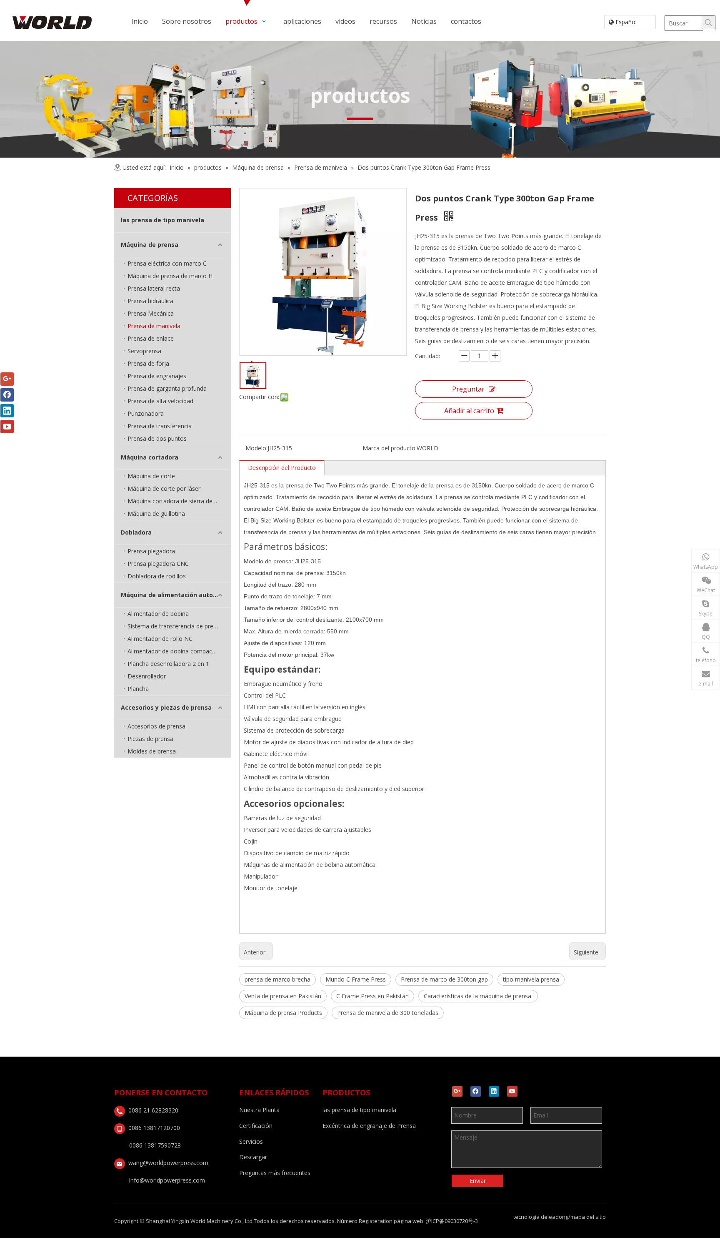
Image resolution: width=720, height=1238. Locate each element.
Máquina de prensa (149, 245)
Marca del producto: (389, 448)
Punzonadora (146, 413)
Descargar (253, 1157)
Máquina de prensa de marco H (170, 276)
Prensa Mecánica (151, 313)
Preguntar (468, 389)
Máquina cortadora (149, 457)
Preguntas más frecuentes (274, 1173)
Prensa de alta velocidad (160, 401)
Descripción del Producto (282, 468)
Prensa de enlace (151, 338)
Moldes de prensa (152, 751)
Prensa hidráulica (150, 301)
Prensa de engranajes (157, 376)
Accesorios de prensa (156, 726)
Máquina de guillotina (156, 513)
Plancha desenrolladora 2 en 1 (168, 664)
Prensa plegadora (151, 551)
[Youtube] (512, 1091)
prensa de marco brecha (277, 979)
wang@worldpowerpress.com (168, 1163)
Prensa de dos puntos (157, 438)
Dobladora (136, 532)
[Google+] (457, 1091)
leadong (558, 1216)
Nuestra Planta (259, 1110)
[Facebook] (475, 1091)
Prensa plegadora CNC (158, 564)
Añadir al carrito (469, 410)
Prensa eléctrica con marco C (167, 263)
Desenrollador (147, 676)
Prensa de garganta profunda (167, 388)
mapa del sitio (588, 1216)
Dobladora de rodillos (157, 576)
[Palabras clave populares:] (708, 22)
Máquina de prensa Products (283, 1013)
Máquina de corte (151, 476)
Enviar (478, 1181)
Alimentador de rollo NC (160, 639)
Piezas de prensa (150, 739)
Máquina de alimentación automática (176, 595)
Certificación (255, 1126)
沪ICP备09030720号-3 (452, 1221)
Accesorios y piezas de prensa (166, 707)
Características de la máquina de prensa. (478, 996)
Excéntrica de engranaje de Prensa (369, 1126)
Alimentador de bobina (158, 614)
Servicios (251, 1141)
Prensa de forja (148, 363)
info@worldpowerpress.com (167, 1180)
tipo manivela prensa (531, 979)
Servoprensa (144, 351)
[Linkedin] (494, 1091)
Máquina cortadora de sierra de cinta (177, 501)
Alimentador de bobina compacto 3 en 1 (179, 651)
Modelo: (256, 448)
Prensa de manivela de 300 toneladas (387, 1013)
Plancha (138, 689)
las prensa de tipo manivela (162, 220)
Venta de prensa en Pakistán (283, 996)
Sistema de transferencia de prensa (175, 626)
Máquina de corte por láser (164, 488)
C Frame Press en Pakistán (372, 996)
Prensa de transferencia (160, 426)
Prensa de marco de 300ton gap (444, 979)
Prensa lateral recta (154, 288)
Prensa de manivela (154, 326)
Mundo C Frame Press (355, 979)
